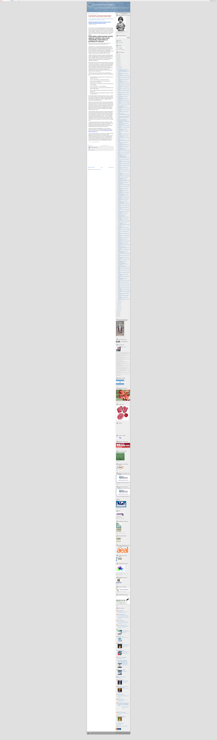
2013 (118, 311)
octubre (119, 68)
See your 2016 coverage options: (122, 119)
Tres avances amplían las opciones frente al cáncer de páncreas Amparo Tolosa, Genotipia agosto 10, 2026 (123, 627)
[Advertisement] (96, 159)
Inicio (102, 167)
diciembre (119, 66)
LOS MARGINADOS (121, 620)
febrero (119, 308)
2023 (118, 57)
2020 (118, 60)
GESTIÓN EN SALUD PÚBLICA (104, 5)
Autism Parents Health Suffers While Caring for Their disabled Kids (125, 681)
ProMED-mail (119, 132)
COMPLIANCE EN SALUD (125, 637)
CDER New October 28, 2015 (122, 265)
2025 (118, 55)
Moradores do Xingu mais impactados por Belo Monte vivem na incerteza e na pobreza (123, 696)
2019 (118, 61)
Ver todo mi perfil (118, 375)
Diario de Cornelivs (120, 643)
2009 (118, 315)
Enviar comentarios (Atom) (96, 169)
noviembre (119, 67)
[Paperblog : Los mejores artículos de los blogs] (119, 438)
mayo (118, 305)
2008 (118, 316)
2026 (118, 54)
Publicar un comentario (91, 149)
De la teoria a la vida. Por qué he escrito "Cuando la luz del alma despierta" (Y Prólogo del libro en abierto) (125, 646)
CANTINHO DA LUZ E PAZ (122, 716)
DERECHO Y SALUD (121, 636)
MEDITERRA (119, 724)
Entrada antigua (111, 167)
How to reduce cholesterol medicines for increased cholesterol (125, 707)
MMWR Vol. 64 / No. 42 (121, 139)
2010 (118, 314)
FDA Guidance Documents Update (122, 120)
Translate (123, 49)
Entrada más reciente (91, 167)
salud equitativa (124, 346)
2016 (118, 64)
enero (118, 309)
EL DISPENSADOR (120, 610)
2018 (118, 62)
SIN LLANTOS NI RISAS (125, 688)
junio (118, 304)
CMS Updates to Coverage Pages (122, 179)
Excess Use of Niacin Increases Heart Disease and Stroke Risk (125, 665)
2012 (118, 312)
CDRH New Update (120, 226)
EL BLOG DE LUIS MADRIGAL (122, 657)
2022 (118, 58)
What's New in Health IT (121, 113)
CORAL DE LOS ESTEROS (122, 712)
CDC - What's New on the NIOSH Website (123, 116)
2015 (118, 65)
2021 (118, 59)
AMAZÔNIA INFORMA (121, 694)
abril (118, 306)
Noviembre (119, 677)
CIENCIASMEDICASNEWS (121, 614)
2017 (118, 63)
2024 (118, 56)
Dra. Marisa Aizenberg (121, 650)
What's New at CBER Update (122, 246)
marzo (119, 307)
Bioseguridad (120, 629)
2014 (118, 310)
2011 (118, 313)
